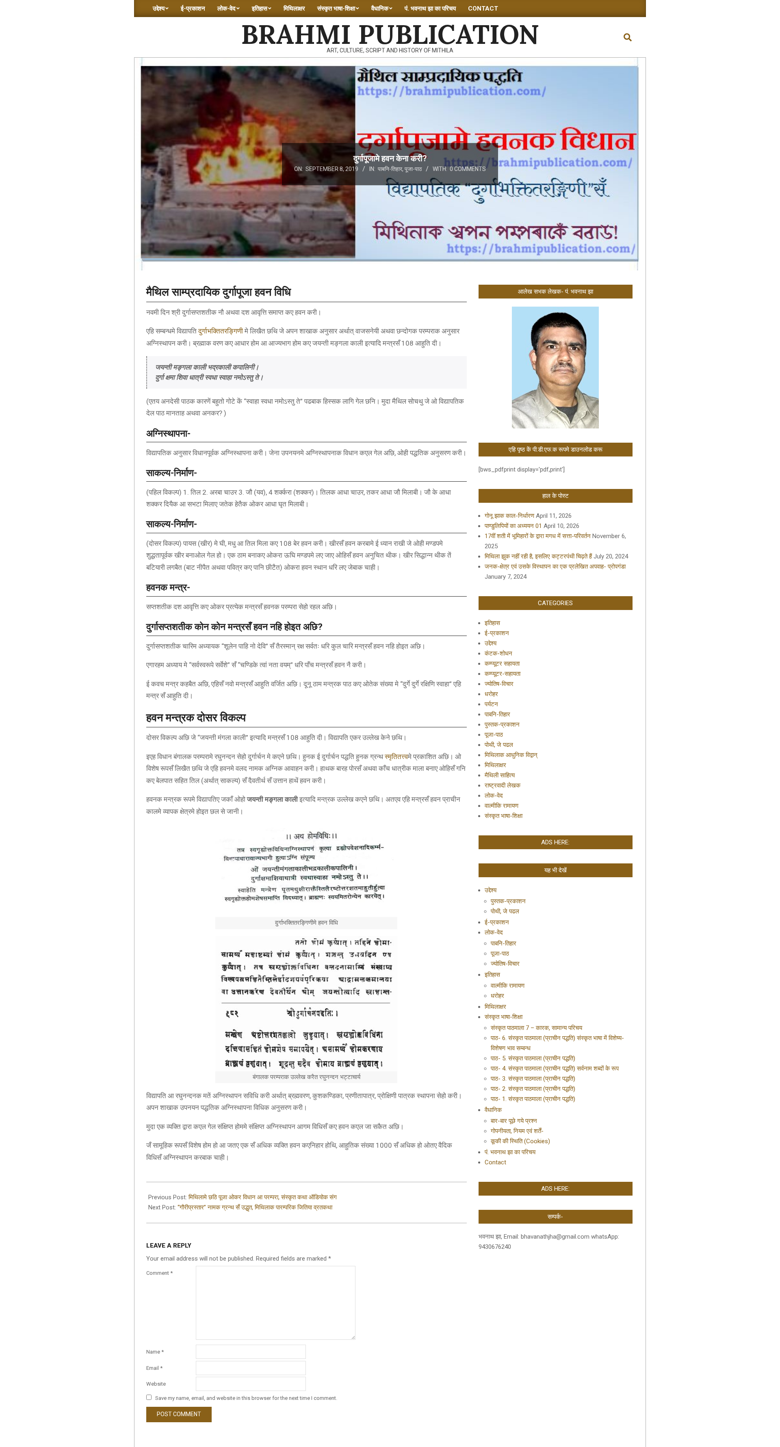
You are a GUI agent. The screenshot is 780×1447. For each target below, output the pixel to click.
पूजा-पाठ (413, 169)
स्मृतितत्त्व (396, 757)
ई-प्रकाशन (497, 633)
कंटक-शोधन (498, 653)
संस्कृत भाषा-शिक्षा (503, 816)
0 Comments (468, 169)
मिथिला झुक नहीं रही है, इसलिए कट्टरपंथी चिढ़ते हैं (538, 556)
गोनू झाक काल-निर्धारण (509, 515)
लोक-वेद (494, 795)
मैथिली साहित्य (500, 775)
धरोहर (491, 694)
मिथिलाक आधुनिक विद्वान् (511, 755)
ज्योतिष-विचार (499, 684)
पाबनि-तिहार (390, 169)
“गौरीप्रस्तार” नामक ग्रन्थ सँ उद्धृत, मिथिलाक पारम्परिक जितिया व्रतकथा (255, 1207)
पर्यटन (491, 704)
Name (155, 1352)
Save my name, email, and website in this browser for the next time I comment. (246, 1398)
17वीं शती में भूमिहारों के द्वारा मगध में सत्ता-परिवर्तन (538, 536)
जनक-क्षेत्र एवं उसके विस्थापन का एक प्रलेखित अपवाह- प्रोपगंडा (555, 566)
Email (154, 1368)
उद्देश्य (490, 643)
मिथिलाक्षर (495, 765)
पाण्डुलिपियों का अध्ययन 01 (513, 526)
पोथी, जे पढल (499, 744)
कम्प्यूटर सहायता (502, 663)
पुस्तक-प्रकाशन (502, 724)
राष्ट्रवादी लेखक (502, 785)
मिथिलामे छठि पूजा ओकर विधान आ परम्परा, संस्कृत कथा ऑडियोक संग (262, 1197)
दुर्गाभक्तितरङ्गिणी (220, 331)
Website (156, 1384)
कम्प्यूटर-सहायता (502, 673)
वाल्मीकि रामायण (501, 805)
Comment (159, 1273)
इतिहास (492, 623)
